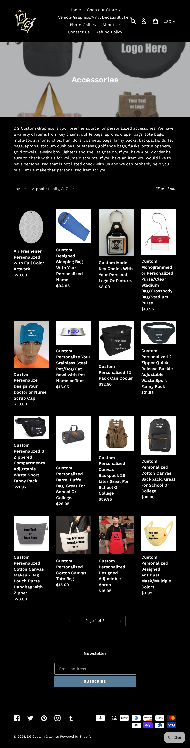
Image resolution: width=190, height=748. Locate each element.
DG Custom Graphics (43, 736)
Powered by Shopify (75, 736)
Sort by (20, 189)
